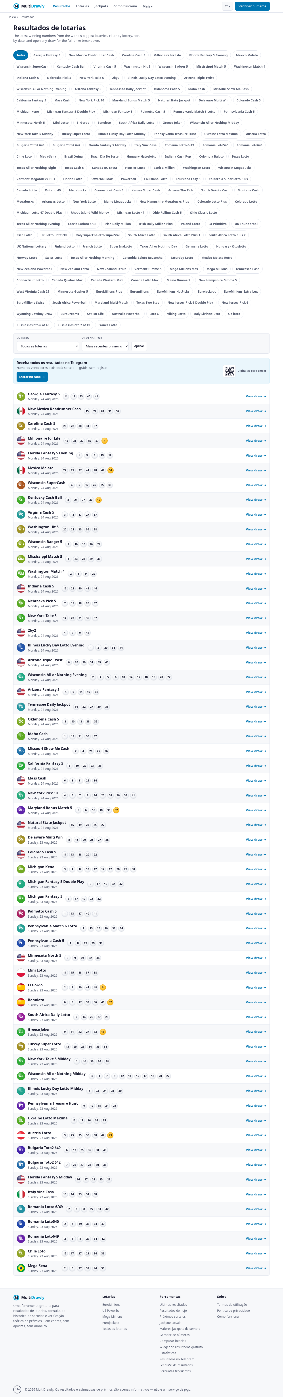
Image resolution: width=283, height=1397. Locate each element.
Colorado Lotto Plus (212, 201)
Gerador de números (175, 1335)
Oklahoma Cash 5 (167, 89)
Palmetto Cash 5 (153, 111)
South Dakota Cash (215, 190)
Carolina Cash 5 (133, 55)
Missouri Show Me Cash (231, 89)
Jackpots (101, 6)
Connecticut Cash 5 (108, 190)
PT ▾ (227, 6)
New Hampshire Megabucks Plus (164, 201)
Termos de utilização (232, 1304)
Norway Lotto (27, 257)
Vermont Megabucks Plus (36, 179)
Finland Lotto (65, 246)
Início (12, 17)
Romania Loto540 (215, 145)
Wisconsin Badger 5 (173, 66)
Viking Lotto (176, 314)
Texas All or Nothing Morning (93, 257)
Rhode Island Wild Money (90, 212)
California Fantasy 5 (31, 100)
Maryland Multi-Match (111, 302)
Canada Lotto (27, 190)
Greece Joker (172, 122)
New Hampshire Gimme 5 (218, 280)
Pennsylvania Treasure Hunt (175, 134)
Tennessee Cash (248, 269)
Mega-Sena (48, 156)
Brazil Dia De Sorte (105, 156)
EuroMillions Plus (109, 291)
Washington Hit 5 (137, 66)
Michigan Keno (28, 111)
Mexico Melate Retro (216, 257)
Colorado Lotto (246, 201)
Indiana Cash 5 (28, 78)
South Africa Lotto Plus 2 (227, 235)
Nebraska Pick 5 (59, 78)
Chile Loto (24, 156)
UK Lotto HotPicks (53, 235)
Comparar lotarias (173, 1341)
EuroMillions (111, 1304)
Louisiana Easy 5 (188, 179)
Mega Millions (217, 269)
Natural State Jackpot (174, 100)
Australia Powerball (126, 314)
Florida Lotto (72, 179)
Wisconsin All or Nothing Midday (214, 122)
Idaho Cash (196, 89)
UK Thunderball (246, 224)
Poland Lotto (190, 224)
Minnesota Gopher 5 (72, 291)
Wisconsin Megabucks (234, 168)
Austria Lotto (256, 134)
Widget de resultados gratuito (181, 1347)
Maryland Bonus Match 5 (131, 100)
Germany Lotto (196, 246)
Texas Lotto (240, 156)
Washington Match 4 (249, 66)
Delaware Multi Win (213, 100)
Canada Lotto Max (145, 280)
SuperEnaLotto (121, 246)
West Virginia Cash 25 (33, 291)
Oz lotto (234, 314)
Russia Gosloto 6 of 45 (33, 325)
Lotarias (82, 6)
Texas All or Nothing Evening (38, 224)
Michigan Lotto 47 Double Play (40, 212)
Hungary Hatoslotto (141, 156)
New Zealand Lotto (74, 269)
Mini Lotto (61, 122)
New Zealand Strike (111, 269)
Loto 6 (154, 314)
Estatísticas (168, 1353)
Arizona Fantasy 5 (88, 89)
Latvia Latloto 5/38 (82, 224)
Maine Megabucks (117, 201)
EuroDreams (70, 314)
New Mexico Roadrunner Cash (91, 55)
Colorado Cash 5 (249, 100)
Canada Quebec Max (67, 280)
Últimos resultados (173, 1304)
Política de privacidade (233, 1310)
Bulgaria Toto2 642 (66, 145)
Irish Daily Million (118, 224)
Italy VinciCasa (145, 145)
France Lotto (107, 325)
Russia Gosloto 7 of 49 (73, 325)
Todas (21, 55)
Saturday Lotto (182, 257)
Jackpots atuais (170, 1323)
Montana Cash (248, 190)
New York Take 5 (91, 78)
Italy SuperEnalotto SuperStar (98, 235)
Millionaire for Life (167, 55)
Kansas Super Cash (146, 190)
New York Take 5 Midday (35, 134)
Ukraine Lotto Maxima (221, 134)
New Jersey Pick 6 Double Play (190, 302)
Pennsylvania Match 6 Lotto (194, 111)
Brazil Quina (73, 156)
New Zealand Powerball (34, 269)
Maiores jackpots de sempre (180, 1328)
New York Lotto (84, 201)
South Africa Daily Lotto (136, 122)
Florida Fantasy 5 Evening (208, 55)
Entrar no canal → (32, 377)
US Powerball (111, 1310)
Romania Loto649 (249, 145)
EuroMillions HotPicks (173, 291)
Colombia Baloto (211, 156)
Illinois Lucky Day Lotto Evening (152, 78)
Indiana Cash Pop (178, 156)
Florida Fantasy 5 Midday (107, 145)
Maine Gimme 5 (178, 280)
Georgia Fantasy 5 (46, 55)
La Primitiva (217, 224)
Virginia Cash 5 (105, 66)
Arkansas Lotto (53, 201)
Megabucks (77, 190)
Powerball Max (101, 179)
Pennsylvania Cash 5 (239, 111)
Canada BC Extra (104, 168)
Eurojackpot (207, 291)
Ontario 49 (53, 190)
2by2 (115, 78)
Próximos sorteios (173, 1316)
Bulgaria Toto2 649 (30, 145)
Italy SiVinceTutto (207, 314)
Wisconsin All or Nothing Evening (42, 89)
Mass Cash (62, 100)
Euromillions (139, 291)
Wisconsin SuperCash (32, 66)
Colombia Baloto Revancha (143, 257)
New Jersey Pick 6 (235, 302)
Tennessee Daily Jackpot (127, 89)
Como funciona (125, 6)
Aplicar (139, 346)
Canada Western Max (107, 280)
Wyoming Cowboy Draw (34, 314)
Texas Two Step (147, 302)
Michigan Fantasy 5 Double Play (71, 111)
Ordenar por (92, 337)
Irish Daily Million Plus (156, 224)
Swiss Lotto (53, 257)
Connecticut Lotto (30, 280)
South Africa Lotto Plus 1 (181, 235)
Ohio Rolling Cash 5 (167, 212)
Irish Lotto (24, 235)
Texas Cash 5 (74, 168)
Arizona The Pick (180, 190)
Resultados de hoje (173, 1310)
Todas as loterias (114, 1328)
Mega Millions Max (184, 269)
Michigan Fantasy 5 (117, 111)
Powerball (128, 179)
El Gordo (83, 122)
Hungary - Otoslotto (231, 246)
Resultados (61, 6)
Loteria (23, 337)
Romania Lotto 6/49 (179, 145)
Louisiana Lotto (155, 179)
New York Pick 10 (91, 100)
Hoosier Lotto (135, 168)
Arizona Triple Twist (199, 78)
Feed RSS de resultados (176, 1365)
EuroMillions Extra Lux (241, 291)
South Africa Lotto (141, 235)
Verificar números (252, 6)
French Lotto (92, 246)
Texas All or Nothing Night (36, 168)
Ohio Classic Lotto (203, 212)
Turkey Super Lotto (75, 134)
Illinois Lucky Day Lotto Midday (121, 134)
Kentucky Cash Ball (71, 66)
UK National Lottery (31, 246)
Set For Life (95, 314)
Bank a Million (164, 168)
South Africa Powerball (69, 302)
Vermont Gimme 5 (148, 269)
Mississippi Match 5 (211, 66)
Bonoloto (104, 122)
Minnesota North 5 (31, 122)
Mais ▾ (148, 6)
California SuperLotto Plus (228, 179)
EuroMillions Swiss (30, 302)
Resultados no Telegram (177, 1359)
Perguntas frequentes (175, 1371)
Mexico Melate (247, 55)
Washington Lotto (196, 168)
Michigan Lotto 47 (130, 212)
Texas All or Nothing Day (158, 246)
